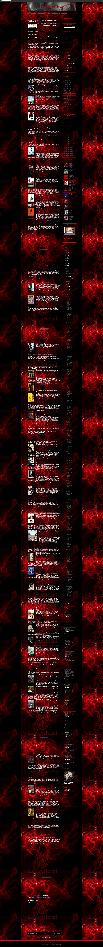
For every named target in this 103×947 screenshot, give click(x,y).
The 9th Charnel (68, 647)
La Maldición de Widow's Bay (71, 170)
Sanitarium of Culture (69, 689)
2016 (66, 263)
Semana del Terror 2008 (69, 124)
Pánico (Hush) (69, 563)
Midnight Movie (69, 396)
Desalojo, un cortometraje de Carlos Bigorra (70, 642)
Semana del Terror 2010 (69, 128)
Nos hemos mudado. (69, 723)
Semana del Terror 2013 (69, 133)
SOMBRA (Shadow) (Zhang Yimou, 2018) (69, 691)
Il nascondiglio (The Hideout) (69, 556)
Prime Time (68, 342)
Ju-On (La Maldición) (68, 541)
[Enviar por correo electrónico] (43, 895)
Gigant (66, 703)
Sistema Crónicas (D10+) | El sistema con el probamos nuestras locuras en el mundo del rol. (69, 720)
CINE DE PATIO (68, 610)
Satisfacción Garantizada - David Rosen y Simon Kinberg (71, 201)
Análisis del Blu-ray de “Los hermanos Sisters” (69, 698)
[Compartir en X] (45, 895)
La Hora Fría (68, 491)
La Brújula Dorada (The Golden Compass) (69, 528)
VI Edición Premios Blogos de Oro (69, 715)
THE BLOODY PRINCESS (68, 685)
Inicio (45, 933)
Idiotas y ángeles (68, 565)
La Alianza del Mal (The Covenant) (69, 532)
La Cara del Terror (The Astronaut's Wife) (69, 521)
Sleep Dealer (68, 322)
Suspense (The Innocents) (69, 329)
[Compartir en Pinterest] (47, 895)
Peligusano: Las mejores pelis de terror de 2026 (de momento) (69, 635)
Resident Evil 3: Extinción (69, 311)
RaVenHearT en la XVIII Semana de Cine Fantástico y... (69, 598)
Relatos (65, 65)
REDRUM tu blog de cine (69, 728)
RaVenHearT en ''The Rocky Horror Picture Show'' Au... (69, 593)
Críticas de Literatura (68, 49)
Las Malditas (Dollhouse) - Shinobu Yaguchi (71, 218)
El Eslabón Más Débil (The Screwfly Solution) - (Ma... (69, 358)
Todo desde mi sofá (69, 678)
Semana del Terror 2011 (69, 130)
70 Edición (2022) (67, 110)
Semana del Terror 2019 (69, 143)
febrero (67, 288)
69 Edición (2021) (67, 108)
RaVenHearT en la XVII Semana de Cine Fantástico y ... (69, 413)
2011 (66, 271)
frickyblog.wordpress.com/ (69, 745)
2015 (66, 265)
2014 (66, 266)
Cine (38, 897)
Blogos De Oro (67, 41)
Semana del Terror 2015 (69, 135)
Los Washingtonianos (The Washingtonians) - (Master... (69, 352)
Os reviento (67, 611)
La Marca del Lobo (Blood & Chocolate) (69, 445)
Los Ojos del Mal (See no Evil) (69, 437)
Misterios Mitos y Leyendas (67, 58)
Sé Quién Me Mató (68, 344)
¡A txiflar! (67, 633)
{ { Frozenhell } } (68, 614)
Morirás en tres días (69, 401)
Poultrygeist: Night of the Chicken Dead (69, 308)
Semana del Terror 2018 (69, 141)
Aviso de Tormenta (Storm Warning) (68, 326)
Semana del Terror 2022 (69, 149)
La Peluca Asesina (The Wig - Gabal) (69, 459)
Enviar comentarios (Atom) (46, 937)
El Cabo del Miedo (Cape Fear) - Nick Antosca (71, 177)
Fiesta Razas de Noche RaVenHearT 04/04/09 (69, 553)
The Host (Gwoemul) (68, 337)
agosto (67, 279)
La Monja (68, 501)
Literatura (66, 55)
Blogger (59, 944)
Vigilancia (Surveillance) (69, 340)
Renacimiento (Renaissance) (69, 375)
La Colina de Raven (69, 646)
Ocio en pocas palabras (68, 619)
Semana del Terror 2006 (69, 120)
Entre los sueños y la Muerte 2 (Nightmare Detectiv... (69, 392)
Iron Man (68, 546)
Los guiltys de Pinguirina (68, 713)
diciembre (68, 273)
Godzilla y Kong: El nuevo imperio (68, 680)
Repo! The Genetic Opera (68, 292)
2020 (66, 257)
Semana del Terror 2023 (69, 151)
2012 (66, 270)
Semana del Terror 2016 (69, 137)
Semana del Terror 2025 (69, 155)
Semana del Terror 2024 (69, 153)
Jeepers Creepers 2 (68, 544)
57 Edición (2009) (67, 84)
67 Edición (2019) (67, 104)
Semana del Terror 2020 (69, 145)
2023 (66, 252)
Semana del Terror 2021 (69, 147)
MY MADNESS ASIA (69, 702)
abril (67, 284)
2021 (66, 255)
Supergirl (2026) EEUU (69, 630)
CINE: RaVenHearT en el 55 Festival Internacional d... (69, 573)
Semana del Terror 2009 (69, 126)
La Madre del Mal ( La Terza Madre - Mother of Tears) (69, 382)
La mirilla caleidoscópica (68, 629)
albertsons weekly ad (69, 762)
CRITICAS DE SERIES (68, 45)
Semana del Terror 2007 (69, 122)
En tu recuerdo (68, 615)
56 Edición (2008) (67, 82)
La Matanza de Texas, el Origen (69, 466)
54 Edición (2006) (67, 78)
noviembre (68, 274)
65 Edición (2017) (67, 100)
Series (65, 70)
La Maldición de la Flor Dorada (69, 452)
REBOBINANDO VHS (69, 739)
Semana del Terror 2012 (69, 132)
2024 (66, 250)
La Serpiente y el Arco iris (69, 431)
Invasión (67, 547)
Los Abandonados (69, 398)
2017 (66, 262)
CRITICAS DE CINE (67, 43)
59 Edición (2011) (67, 88)
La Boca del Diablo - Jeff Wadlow (71, 206)
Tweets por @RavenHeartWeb (68, 34)
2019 (66, 258)
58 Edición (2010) (67, 86)
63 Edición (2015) (67, 96)
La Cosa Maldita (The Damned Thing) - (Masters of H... (69, 364)
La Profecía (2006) (68, 489)
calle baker (67, 749)
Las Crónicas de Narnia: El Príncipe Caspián (69, 427)
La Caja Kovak (69, 524)
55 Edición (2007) (67, 80)
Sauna (67, 296)
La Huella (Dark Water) (69, 463)
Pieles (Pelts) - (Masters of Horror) (69, 347)
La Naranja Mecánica (68, 511)
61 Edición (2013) (67, 92)
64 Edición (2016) (67, 98)
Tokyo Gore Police (68, 318)
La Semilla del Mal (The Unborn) (69, 486)
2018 (66, 260)
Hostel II (67, 569)
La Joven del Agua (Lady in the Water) (69, 496)
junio (67, 283)
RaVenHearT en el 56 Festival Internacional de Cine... (69, 579)
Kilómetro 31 (68, 534)
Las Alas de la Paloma (68, 422)
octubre (67, 276)
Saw (66, 378)
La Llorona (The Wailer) (69, 494)
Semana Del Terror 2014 (69, 118)
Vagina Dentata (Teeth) (69, 335)
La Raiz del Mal (69, 499)
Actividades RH (34, 897)
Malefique (68, 424)
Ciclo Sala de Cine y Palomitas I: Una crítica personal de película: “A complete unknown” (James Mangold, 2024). (70, 673)
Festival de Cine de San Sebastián (45, 897)
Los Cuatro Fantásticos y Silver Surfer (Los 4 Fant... (69, 441)
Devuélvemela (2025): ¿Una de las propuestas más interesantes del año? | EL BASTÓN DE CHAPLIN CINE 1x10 (69, 623)
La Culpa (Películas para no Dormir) (68, 482)
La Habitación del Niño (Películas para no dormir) (69, 474)
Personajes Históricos (68, 63)
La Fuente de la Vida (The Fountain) (69, 469)
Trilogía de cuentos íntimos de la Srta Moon (69, 730)
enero (67, 289)
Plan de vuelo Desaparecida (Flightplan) (69, 370)
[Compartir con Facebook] (46, 895)
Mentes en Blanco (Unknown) (68, 434)
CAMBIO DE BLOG (68, 735)
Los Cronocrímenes (69, 404)
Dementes (66, 50)
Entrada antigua (56, 933)
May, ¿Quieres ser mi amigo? (69, 299)
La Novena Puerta (68, 503)
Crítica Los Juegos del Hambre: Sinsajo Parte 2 (69, 757)
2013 (66, 268)
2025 (66, 248)
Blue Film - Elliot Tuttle (70, 194)
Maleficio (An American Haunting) (68, 407)
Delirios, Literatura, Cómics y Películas (69, 696)
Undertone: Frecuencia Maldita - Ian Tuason (71, 189)
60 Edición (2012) (67, 90)
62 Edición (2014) (67, 94)
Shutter (67, 367)
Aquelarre (67, 761)
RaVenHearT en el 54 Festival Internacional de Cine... (69, 588)
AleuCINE (67, 707)
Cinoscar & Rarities (69, 658)
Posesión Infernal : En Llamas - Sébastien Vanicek (71, 165)
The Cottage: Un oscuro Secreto (68, 314)
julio (67, 281)
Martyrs (67, 294)
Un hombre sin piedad (69, 651)
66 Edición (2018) (67, 102)
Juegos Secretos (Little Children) (68, 560)
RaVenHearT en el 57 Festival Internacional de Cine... (69, 583)
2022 (66, 253)
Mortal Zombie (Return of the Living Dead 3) (69, 418)
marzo (67, 286)
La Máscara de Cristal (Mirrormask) (69, 456)
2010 (66, 603)
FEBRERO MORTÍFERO (69, 686)
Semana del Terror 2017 (69, 139)
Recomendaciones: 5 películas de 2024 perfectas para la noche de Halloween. (69, 654)
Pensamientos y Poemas (69, 60)
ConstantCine (68, 755)
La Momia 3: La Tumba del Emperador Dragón (69, 507)
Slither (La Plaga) (68, 478)
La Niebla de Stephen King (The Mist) (69, 448)
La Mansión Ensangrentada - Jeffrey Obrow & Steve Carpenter (71, 183)
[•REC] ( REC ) (69, 373)
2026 (66, 247)
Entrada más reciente (32, 933)
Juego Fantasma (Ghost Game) (68, 538)
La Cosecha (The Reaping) (68, 513)
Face (67, 567)
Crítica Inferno (68, 746)
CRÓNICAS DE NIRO (69, 734)
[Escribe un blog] (44, 895)
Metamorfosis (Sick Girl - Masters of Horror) (69, 387)
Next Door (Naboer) (68, 320)
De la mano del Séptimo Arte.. (68, 670)
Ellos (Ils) (68, 549)
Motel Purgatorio (68, 640)
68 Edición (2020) (67, 106)
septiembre (68, 278)
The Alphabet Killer (68, 332)
